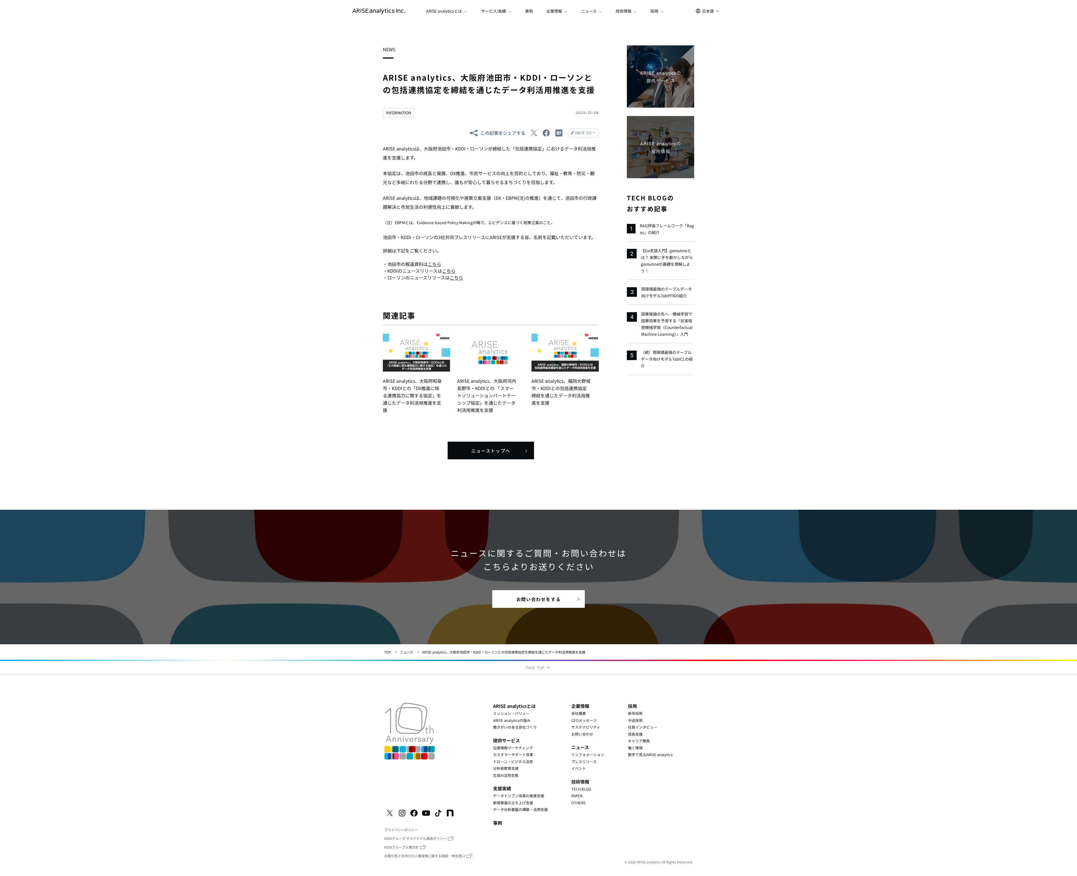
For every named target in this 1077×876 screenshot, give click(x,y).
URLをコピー (585, 132)
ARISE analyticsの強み (511, 720)
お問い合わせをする (538, 599)
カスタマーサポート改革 (513, 754)
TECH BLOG (581, 789)
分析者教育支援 (506, 768)
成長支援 (635, 734)
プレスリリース (584, 761)
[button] (446, 11)
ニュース (406, 652)
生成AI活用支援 (505, 775)
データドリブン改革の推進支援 (518, 795)
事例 (529, 11)
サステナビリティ (585, 727)
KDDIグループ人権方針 (401, 847)
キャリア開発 (639, 740)
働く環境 (635, 747)
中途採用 (635, 720)
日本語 (708, 11)
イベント (578, 768)
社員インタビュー (642, 727)
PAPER (576, 795)
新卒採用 (635, 713)
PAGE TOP (536, 667)
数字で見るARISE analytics (650, 754)
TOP (387, 652)
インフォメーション (587, 754)
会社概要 (578, 713)
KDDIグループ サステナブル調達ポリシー (415, 838)
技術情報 (580, 781)
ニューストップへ (490, 450)
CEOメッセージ (584, 720)
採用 (632, 706)
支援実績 (502, 788)
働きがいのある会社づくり (515, 727)
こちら (434, 264)
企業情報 (580, 706)
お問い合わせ (582, 734)
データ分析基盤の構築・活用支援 (520, 809)
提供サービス (506, 740)
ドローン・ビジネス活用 (513, 761)
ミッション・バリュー (511, 713)
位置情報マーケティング (513, 747)
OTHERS (578, 802)
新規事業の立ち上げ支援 (513, 802)
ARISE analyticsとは (514, 706)
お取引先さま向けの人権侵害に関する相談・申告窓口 (424, 855)
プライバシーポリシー (401, 829)
